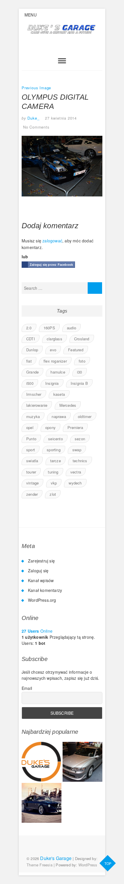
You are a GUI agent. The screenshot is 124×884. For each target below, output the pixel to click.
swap (76, 449)
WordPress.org (42, 600)
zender (32, 494)
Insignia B (79, 383)
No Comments (36, 127)
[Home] (41, 762)
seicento (55, 438)
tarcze (55, 460)
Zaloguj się (38, 570)
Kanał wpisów (41, 580)
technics (80, 460)
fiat (29, 361)
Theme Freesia (39, 865)
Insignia (52, 383)
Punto (31, 438)
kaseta (59, 394)
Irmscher (34, 394)
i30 (79, 372)
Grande (32, 372)
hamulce (57, 372)
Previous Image (36, 87)
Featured (75, 349)
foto (82, 361)
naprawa (59, 416)
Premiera (75, 427)
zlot (53, 494)
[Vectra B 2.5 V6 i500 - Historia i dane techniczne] (82, 762)
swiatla (32, 460)
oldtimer (85, 416)
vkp (54, 483)
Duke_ (33, 118)
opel (29, 427)
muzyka (33, 416)
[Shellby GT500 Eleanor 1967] (41, 803)
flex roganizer (55, 361)
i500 (29, 383)
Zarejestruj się (41, 561)
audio (71, 327)
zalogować (52, 241)
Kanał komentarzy (45, 590)
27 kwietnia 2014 (61, 118)
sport (30, 449)
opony (50, 427)
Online (37, 631)
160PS (49, 327)
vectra (75, 472)
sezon (80, 438)
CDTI (30, 338)
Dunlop (32, 349)
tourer (31, 472)
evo (53, 349)
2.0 (29, 327)
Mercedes (67, 405)
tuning (53, 472)
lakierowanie (36, 405)
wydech (75, 483)
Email (27, 688)
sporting (54, 449)
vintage (32, 483)
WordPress (87, 865)
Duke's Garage (56, 858)
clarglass (54, 338)
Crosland (81, 338)
